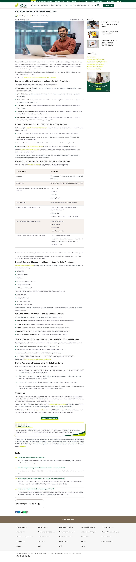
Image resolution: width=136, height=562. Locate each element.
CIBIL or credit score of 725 (35, 146)
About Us (80, 1)
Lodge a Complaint (89, 1)
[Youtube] (26, 556)
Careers (74, 1)
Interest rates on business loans (24, 265)
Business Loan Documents (95, 66)
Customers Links (110, 1)
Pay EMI (119, 1)
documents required (34, 165)
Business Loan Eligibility (94, 69)
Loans (33, 1)
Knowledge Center (59, 1)
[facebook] (16, 512)
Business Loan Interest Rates (95, 64)
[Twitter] (23, 556)
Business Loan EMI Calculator (96, 59)
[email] (27, 512)
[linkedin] (19, 512)
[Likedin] (20, 556)
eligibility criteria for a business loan (36, 128)
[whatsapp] (24, 512)
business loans (41, 410)
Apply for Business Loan (49, 418)
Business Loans (45, 5)
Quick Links (99, 1)
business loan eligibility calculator (29, 149)
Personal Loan (35, 5)
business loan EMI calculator (57, 404)
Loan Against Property (57, 5)
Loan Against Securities (80, 5)
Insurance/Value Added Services (44, 1)
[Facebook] (18, 556)
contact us (23, 446)
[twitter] (22, 512)
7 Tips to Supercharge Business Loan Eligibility (37, 359)
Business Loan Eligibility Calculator (97, 62)
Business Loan (91, 57)
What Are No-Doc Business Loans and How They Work (40, 77)
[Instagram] (29, 556)
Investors (68, 1)
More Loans (91, 5)
